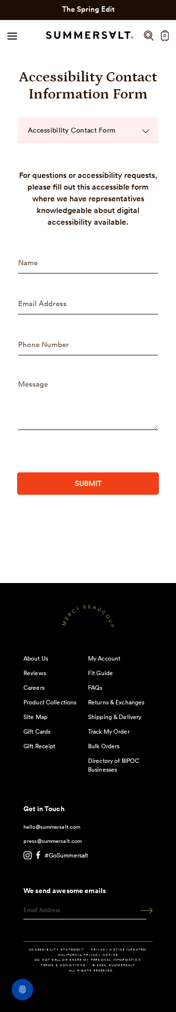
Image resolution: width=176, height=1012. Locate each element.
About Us (35, 658)
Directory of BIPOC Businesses (113, 765)
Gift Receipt (39, 746)
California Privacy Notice (88, 955)
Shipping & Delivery (114, 717)
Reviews (34, 673)
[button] (149, 35)
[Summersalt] (88, 35)
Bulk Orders (103, 746)
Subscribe (143, 911)
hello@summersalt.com (51, 827)
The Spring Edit (88, 9)
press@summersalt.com (52, 841)
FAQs (95, 687)
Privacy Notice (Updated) (119, 950)
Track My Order (109, 731)
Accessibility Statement (56, 950)
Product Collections (49, 702)
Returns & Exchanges (116, 702)
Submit (88, 483)
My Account (104, 658)
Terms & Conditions (63, 965)
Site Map (35, 717)
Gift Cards (36, 731)
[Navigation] (12, 36)
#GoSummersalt (66, 855)
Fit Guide (100, 673)
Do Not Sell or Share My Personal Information (88, 960)
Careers (33, 687)
